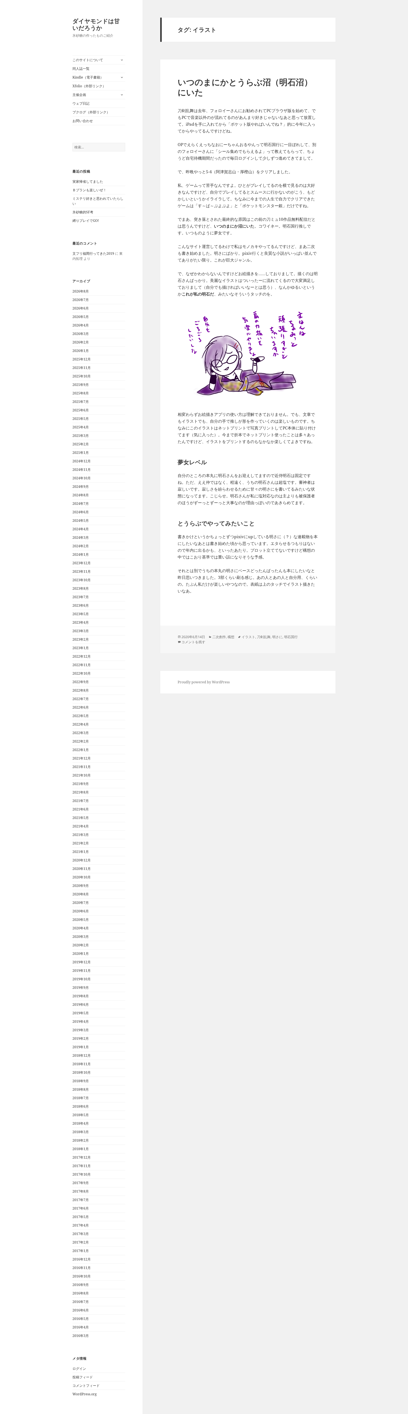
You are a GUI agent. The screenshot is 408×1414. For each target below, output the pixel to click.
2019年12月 (81, 962)
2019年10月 (81, 979)
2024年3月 (80, 537)
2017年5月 (80, 1216)
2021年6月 (80, 809)
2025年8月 (80, 393)
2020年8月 (80, 894)
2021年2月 (80, 843)
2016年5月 (80, 1318)
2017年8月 (80, 1191)
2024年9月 (80, 486)
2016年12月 (81, 1259)
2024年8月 (80, 495)
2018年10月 (81, 1072)
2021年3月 (80, 834)
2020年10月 (81, 877)
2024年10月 (81, 478)
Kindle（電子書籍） (87, 77)
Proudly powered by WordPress (204, 682)
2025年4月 (80, 427)
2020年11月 (81, 868)
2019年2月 (80, 1038)
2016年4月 (80, 1327)
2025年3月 (80, 435)
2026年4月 (80, 325)
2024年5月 (80, 520)
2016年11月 (81, 1267)
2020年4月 (80, 928)
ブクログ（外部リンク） (91, 112)
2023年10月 (81, 580)
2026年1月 (80, 350)
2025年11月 (81, 367)
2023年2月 (80, 639)
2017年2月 (80, 1242)
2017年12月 (81, 1157)
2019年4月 (80, 1021)
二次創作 (219, 637)
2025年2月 (80, 444)
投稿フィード (82, 1377)
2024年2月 (80, 546)
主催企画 (79, 94)
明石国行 (291, 637)
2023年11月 (81, 571)
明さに (277, 637)
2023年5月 (80, 614)
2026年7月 (80, 299)
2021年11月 (81, 766)
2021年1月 (80, 851)
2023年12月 (81, 563)
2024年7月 (80, 503)
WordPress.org (84, 1394)
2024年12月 (81, 461)
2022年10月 (81, 673)
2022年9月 (80, 682)
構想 (231, 637)
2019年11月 (81, 970)
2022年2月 (80, 741)
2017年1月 (80, 1250)
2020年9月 (80, 885)
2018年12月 (81, 1055)
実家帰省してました (87, 181)
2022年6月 (80, 707)
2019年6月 (80, 1004)
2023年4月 (80, 622)
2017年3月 (80, 1233)
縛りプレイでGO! (85, 220)
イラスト (248, 637)
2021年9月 (80, 783)
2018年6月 (80, 1106)
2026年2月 (80, 342)
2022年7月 (80, 698)
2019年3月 (80, 1030)
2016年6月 (80, 1310)
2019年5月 (80, 1013)
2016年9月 (80, 1284)
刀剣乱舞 (264, 637)
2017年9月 (80, 1182)
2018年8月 (80, 1089)
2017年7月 (80, 1199)
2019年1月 (80, 1047)
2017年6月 (80, 1208)
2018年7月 (80, 1098)
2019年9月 (80, 987)
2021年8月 (80, 792)
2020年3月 (80, 936)
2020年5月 (80, 919)
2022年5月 (80, 715)
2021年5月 (80, 817)
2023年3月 (80, 631)
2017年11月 (81, 1166)
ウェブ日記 (80, 103)
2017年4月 (80, 1225)
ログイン (79, 1368)
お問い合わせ (82, 120)
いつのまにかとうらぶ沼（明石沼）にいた (245, 87)
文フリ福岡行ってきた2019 (93, 253)
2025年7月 (80, 401)
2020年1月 (80, 953)
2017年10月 (81, 1174)
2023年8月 (80, 588)
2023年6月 (80, 605)
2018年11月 (81, 1064)
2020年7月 (80, 902)
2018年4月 (80, 1123)
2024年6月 (80, 512)
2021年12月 (81, 758)
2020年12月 (81, 860)
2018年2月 (80, 1140)
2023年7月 (80, 597)
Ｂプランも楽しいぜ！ (89, 190)
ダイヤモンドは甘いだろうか (96, 24)
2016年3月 (80, 1335)
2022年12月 (81, 656)
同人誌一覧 (80, 68)
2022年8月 (80, 690)
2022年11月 (81, 665)
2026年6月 (80, 308)
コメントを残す (193, 642)
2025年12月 (81, 359)
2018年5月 (80, 1115)
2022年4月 (80, 724)
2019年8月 (80, 996)
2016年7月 (80, 1301)
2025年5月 (80, 418)
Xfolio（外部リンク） (89, 86)
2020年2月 (80, 945)
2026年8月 (80, 291)
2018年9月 (80, 1081)
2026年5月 (80, 316)
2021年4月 (80, 826)
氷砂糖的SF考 (82, 212)
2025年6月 (80, 410)
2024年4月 (80, 529)
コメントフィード (86, 1385)
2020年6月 (80, 911)
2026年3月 (80, 333)
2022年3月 (80, 732)
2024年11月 (81, 469)
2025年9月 (80, 384)
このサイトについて (87, 60)
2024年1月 (80, 554)
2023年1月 (80, 648)
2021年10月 (81, 775)
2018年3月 (80, 1132)
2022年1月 (80, 749)
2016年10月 (81, 1276)
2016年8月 (80, 1293)
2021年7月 (80, 800)
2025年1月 (80, 452)
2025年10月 (81, 376)
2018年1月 (80, 1149)
